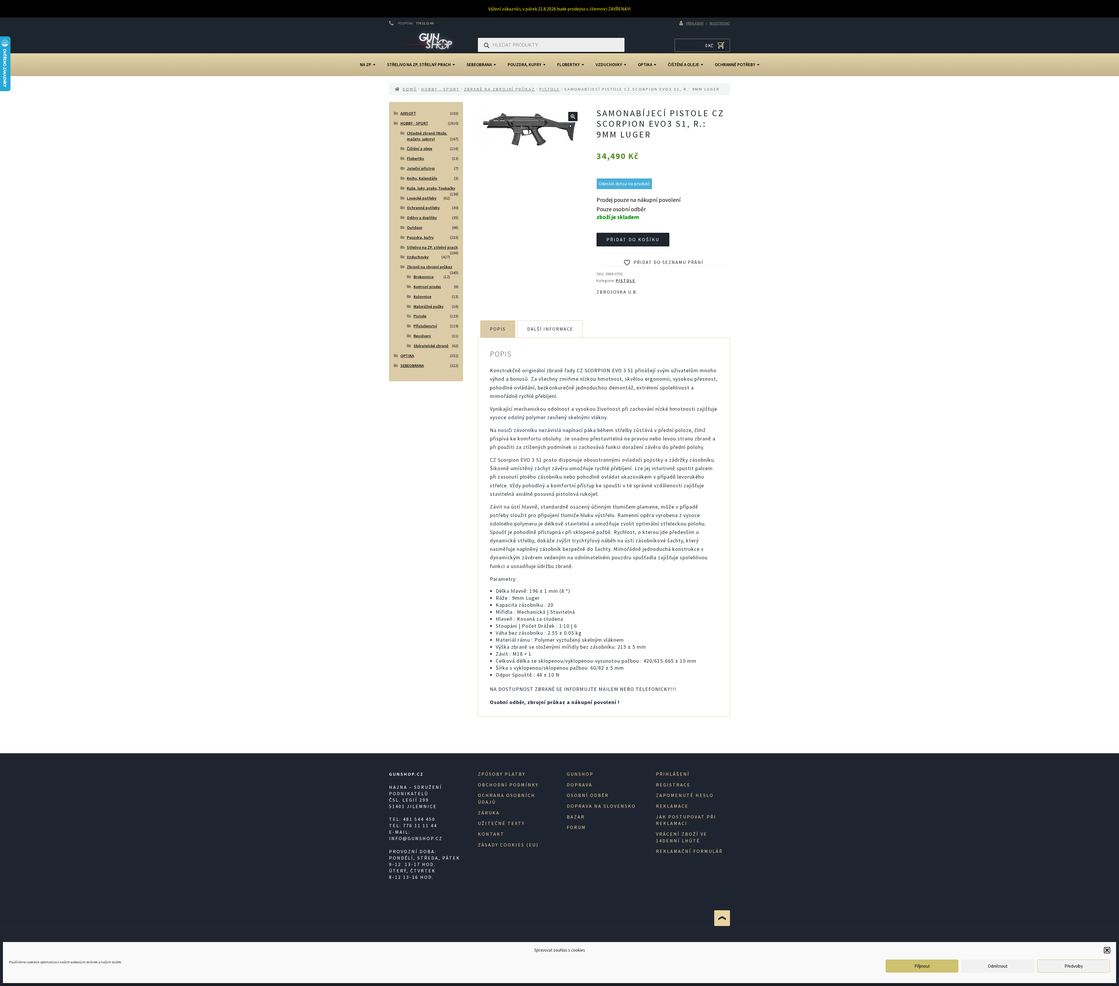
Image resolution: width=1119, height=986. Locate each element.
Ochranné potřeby (735, 64)
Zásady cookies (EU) (508, 845)
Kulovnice (422, 296)
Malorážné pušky (429, 306)
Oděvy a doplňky (422, 217)
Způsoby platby (501, 774)
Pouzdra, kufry (524, 64)
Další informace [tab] (550, 329)
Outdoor (414, 227)
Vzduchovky (609, 64)
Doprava (579, 785)
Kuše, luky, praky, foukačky (431, 188)
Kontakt (491, 834)
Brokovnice (424, 276)
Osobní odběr (588, 795)
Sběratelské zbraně (431, 345)
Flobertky (568, 64)
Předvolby (1074, 966)
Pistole (549, 89)
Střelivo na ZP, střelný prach (419, 64)
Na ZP (365, 64)
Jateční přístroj (421, 168)
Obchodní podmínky (508, 785)
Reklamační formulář (689, 851)
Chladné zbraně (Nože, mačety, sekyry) (427, 136)
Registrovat (720, 23)
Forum (576, 827)
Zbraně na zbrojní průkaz (499, 89)
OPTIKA (645, 64)
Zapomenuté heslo (685, 795)
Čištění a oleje (683, 64)
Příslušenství (425, 326)
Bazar (576, 817)
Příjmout (922, 966)
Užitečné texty (501, 823)
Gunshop (580, 774)
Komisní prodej (427, 286)
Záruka (489, 813)
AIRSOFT (408, 113)
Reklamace (672, 806)
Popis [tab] (498, 329)
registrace (673, 785)
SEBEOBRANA (479, 64)
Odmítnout (998, 966)
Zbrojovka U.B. (617, 292)
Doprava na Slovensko (601, 806)
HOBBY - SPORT (440, 89)
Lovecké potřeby (422, 198)
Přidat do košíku (632, 239)
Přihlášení (694, 23)
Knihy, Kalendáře (422, 178)
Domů (410, 89)
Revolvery (422, 335)
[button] (1107, 950)
